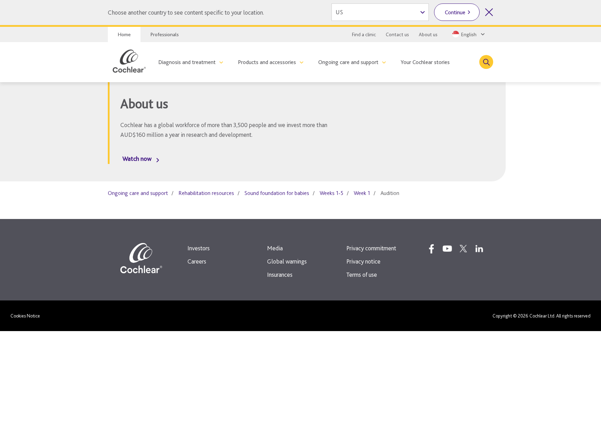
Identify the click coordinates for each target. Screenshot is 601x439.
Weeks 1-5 (331, 193)
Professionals (164, 34)
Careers (196, 261)
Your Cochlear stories (425, 62)
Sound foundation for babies (277, 193)
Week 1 (362, 193)
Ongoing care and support (348, 62)
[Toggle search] (486, 62)
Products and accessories (267, 62)
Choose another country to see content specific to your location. (186, 12)
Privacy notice (363, 261)
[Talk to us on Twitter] (463, 248)
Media (275, 248)
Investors (198, 248)
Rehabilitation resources (206, 193)
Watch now (137, 158)
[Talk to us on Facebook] (431, 248)
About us (428, 34)
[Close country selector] (489, 12)
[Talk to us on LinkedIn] (479, 248)
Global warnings (287, 261)
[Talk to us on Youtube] (447, 248)
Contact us (397, 34)
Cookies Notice (25, 316)
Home (124, 34)
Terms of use (361, 274)
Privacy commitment (371, 248)
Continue (455, 12)
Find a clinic (364, 34)
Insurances (280, 274)
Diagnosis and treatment (187, 62)
